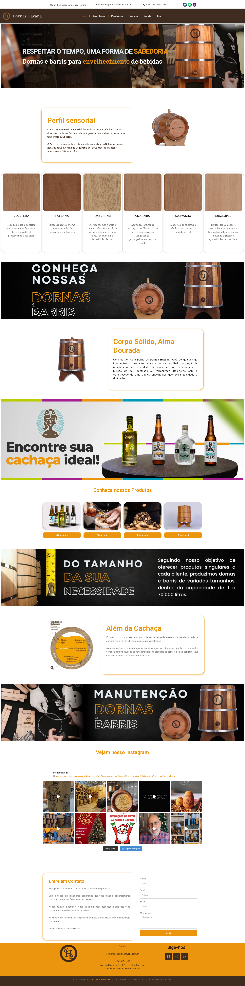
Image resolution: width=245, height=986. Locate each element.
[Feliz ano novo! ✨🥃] (58, 828)
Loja (159, 16)
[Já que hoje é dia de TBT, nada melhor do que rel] (90, 796)
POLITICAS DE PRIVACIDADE (101, 980)
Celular (143, 890)
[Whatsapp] (190, 5)
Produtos (133, 16)
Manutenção (117, 16)
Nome (143, 878)
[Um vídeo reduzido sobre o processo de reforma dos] (122, 828)
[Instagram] (194, 5)
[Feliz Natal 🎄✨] (90, 828)
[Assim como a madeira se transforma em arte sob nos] (186, 796)
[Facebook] (185, 5)
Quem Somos (99, 16)
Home (84, 16)
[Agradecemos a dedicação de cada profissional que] (154, 796)
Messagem (145, 913)
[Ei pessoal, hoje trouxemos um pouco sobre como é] (154, 828)
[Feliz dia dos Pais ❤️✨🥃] (58, 796)
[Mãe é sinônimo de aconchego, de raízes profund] (122, 796)
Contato (147, 16)
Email (142, 901)
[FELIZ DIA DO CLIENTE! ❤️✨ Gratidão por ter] (186, 828)
